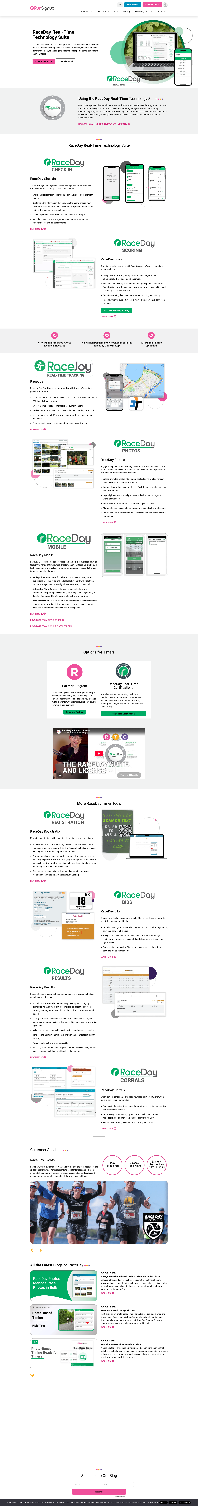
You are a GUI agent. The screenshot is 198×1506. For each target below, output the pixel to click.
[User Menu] (165, 4)
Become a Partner (74, 712)
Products (85, 11)
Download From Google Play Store (49, 626)
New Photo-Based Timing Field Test (118, 1310)
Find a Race (133, 4)
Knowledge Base (142, 11)
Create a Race (152, 4)
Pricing (126, 11)
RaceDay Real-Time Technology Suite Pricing (102, 124)
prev (31, 1250)
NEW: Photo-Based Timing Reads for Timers (122, 1344)
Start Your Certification (123, 714)
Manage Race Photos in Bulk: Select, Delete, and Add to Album (130, 1276)
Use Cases (102, 11)
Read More (106, 1293)
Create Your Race (43, 61)
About (160, 11)
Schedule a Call (65, 61)
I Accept (163, 1502)
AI (115, 11)
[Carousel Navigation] (99, 1250)
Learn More (36, 229)
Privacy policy (185, 1502)
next (40, 1250)
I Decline (173, 1502)
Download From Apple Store (45, 620)
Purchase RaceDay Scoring (116, 310)
